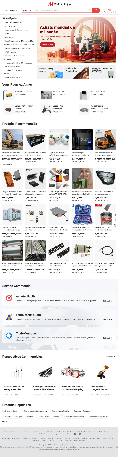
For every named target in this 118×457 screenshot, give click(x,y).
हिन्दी (44, 440)
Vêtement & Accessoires (13, 23)
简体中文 (26, 438)
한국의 (104, 438)
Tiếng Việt (68, 440)
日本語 (43, 438)
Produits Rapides (104, 432)
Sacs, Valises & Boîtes (12, 66)
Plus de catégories (10, 77)
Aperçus (55, 434)
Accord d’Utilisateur (48, 432)
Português (76, 438)
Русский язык (94, 438)
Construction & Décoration (13, 55)
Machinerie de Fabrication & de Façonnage (19, 44)
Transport (7, 59)
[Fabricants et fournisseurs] (59, 4)
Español (59, 438)
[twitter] (80, 434)
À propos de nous (22, 432)
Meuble (6, 74)
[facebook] (75, 434)
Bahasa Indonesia (79, 440)
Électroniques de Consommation (16, 30)
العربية (111, 438)
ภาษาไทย (51, 440)
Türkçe (60, 440)
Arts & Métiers (9, 37)
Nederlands (36, 440)
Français (50, 438)
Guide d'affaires (66, 434)
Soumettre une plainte (7, 432)
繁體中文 (35, 438)
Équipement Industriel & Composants (17, 63)
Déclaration (35, 432)
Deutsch (67, 438)
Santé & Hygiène (9, 52)
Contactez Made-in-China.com (86, 432)
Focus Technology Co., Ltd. (58, 445)
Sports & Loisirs (9, 26)
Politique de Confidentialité (65, 432)
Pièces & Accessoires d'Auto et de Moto (18, 41)
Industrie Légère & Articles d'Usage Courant (19, 48)
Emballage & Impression (12, 70)
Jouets (6, 34)
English (18, 438)
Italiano (84, 438)
